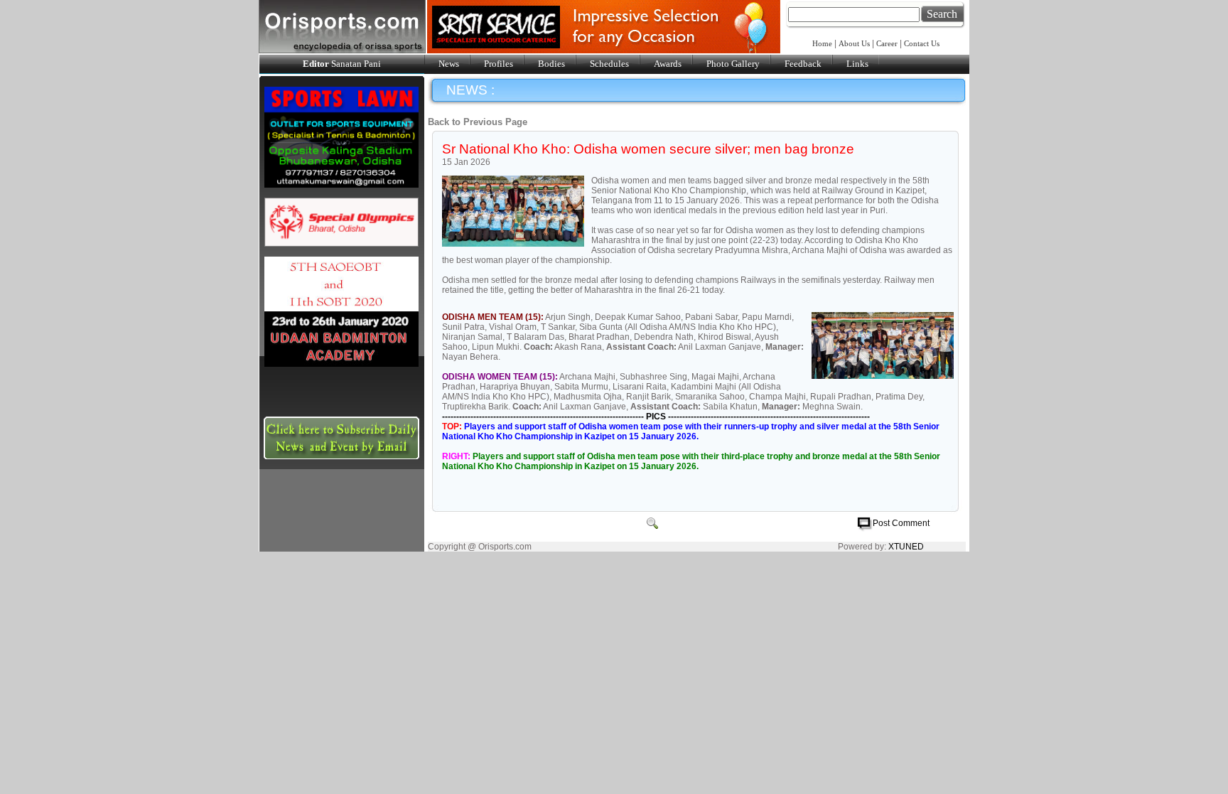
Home (823, 43)
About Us (854, 43)
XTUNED (906, 547)
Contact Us (921, 43)
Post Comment (901, 523)
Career (887, 43)
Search (942, 14)
